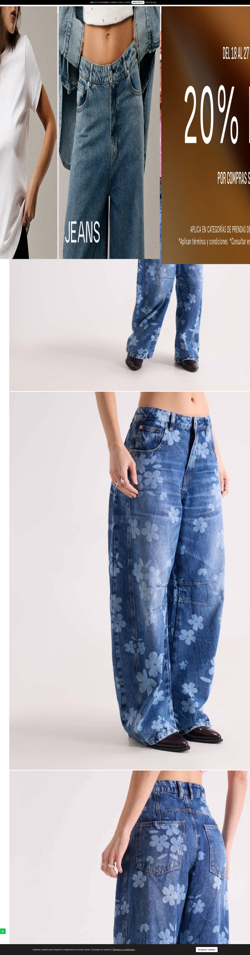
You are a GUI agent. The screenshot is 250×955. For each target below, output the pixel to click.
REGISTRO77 (138, 2)
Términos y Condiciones (123, 949)
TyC (154, 2)
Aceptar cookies (206, 949)
